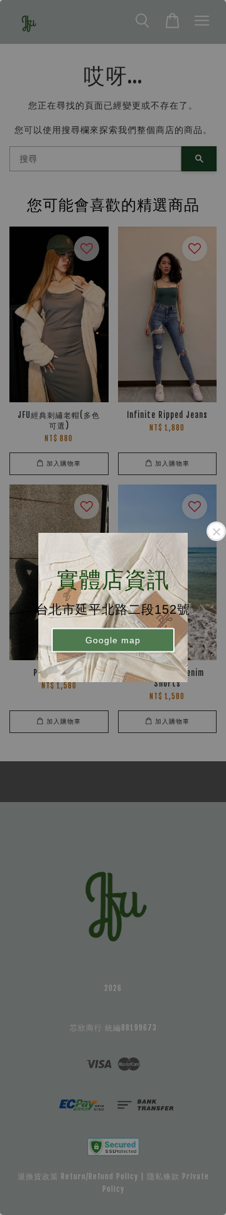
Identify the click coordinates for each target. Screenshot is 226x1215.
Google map (113, 639)
